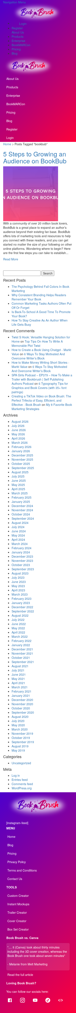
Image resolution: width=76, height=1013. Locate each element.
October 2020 (21, 708)
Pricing (16, 49)
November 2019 (22, 733)
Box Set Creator (18, 929)
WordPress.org (22, 788)
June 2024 (19, 531)
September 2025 (23, 468)
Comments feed (22, 784)
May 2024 (18, 535)
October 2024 (21, 514)
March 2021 (20, 687)
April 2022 (18, 632)
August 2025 (20, 472)
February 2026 (21, 447)
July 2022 (18, 619)
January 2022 (21, 645)
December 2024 (22, 506)
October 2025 (21, 463)
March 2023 (20, 594)
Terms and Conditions (22, 870)
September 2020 (23, 712)
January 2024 (21, 552)
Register (17, 28)
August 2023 (20, 573)
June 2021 (19, 674)
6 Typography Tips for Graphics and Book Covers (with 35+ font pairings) (40, 387)
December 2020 (22, 700)
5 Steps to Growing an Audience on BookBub (34, 157)
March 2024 (20, 544)
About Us (18, 32)
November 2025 (22, 459)
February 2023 (21, 598)
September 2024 (23, 518)
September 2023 (23, 569)
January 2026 (21, 451)
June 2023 (19, 582)
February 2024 (21, 548)
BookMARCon (21, 45)
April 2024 (18, 539)
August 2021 (20, 666)
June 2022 (19, 624)
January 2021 (21, 695)
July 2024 (18, 527)
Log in (16, 775)
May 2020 (18, 725)
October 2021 (21, 657)
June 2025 (19, 480)
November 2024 (22, 510)
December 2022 (22, 607)
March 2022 (20, 636)
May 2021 (18, 679)
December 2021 (22, 649)
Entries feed (20, 780)
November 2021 (22, 653)
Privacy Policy (16, 862)
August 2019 (20, 746)
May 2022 (18, 628)
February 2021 (21, 691)
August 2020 (20, 716)
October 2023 (21, 565)
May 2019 (18, 750)
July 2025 (18, 476)
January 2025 (21, 501)
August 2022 (20, 615)
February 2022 (21, 641)
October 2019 (21, 738)
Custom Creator (18, 895)
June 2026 (19, 430)
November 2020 (22, 704)
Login (23, 24)
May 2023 (18, 586)
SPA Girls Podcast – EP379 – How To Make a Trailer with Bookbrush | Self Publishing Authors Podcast (42, 379)
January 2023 (21, 603)
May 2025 (18, 485)
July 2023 (18, 577)
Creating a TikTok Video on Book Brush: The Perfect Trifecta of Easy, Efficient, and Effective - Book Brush (41, 400)
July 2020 (18, 721)
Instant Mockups (18, 904)
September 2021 (23, 662)
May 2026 (18, 434)
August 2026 (20, 421)
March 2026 (20, 442)
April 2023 (18, 590)
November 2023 (22, 560)
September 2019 (23, 742)
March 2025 (20, 493)
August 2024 (20, 523)
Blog (15, 53)
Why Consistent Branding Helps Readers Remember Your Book (39, 297)
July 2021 (18, 670)
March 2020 (20, 729)
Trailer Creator (17, 912)
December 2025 (22, 455)
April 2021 (18, 683)
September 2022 (23, 611)
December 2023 (22, 556)
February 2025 (21, 497)
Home (7, 144)
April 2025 (18, 489)
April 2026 (18, 438)
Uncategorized (21, 763)
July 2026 (18, 426)
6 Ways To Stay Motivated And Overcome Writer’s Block (38, 356)
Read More (10, 259)
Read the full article (20, 975)
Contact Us (14, 879)
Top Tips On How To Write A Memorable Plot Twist (37, 343)
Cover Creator (16, 921)
